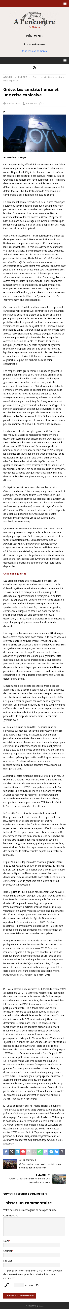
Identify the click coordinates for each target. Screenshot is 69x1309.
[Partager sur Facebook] (6, 1152)
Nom (6, 1240)
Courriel (7, 1250)
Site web (8, 1260)
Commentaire (10, 1215)
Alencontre (31, 103)
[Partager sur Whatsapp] (40, 1152)
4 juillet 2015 (13, 103)
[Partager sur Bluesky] (57, 1152)
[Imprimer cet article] (34, 1152)
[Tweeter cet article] (12, 1152)
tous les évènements (34, 51)
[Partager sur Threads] (62, 1152)
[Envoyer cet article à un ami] (28, 1152)
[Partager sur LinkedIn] (17, 1152)
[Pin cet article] (23, 1152)
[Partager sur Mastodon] (45, 1152)
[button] (64, 3)
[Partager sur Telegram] (51, 1152)
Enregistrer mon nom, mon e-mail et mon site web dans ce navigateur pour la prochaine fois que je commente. (32, 1274)
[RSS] (35, 67)
